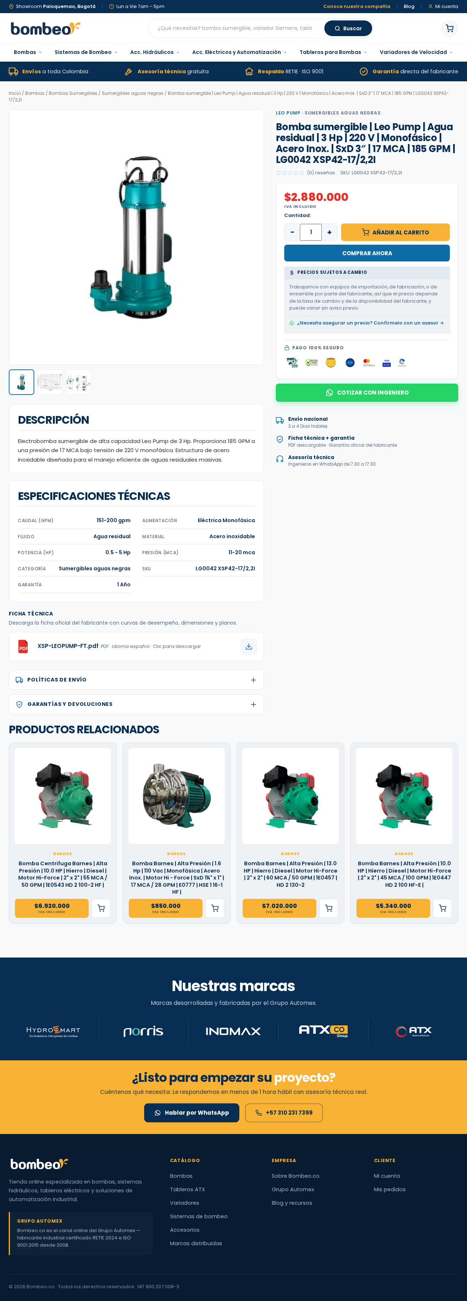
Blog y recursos (292, 1203)
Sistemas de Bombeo (83, 52)
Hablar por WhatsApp (197, 1112)
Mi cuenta (387, 1176)
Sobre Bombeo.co (296, 1176)
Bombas (25, 52)
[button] (21, 382)
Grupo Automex (293, 1189)
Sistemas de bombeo (199, 1216)
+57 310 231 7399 (289, 1112)
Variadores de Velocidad (413, 52)
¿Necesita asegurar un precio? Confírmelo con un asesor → (370, 322)
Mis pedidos (390, 1189)
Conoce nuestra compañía (356, 6)
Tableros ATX (187, 1189)
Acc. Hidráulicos (152, 52)
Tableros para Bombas (330, 52)
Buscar (352, 28)
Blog (409, 6)
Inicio (15, 93)
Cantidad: (297, 215)
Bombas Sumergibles (73, 93)
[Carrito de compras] (449, 28)
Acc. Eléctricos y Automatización (236, 52)
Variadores (184, 1203)
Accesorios (185, 1230)
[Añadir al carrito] (101, 908)
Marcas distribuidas (196, 1243)
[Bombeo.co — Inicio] (45, 28)
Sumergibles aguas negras (132, 93)
